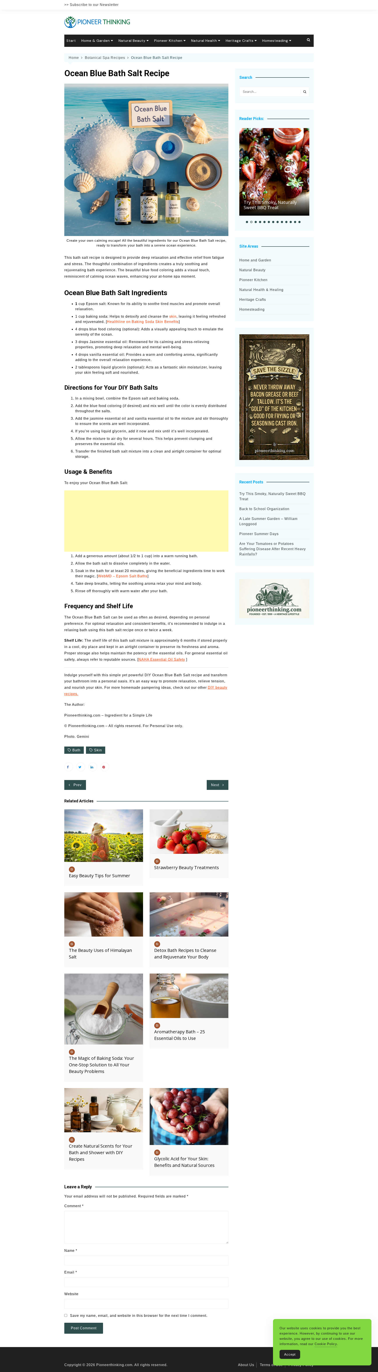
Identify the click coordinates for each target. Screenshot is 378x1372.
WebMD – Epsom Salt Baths (122, 576)
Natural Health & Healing (261, 290)
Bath (76, 750)
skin (173, 316)
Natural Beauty (132, 40)
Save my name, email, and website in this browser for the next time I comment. (138, 1315)
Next (215, 785)
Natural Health (204, 40)
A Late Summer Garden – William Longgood (268, 521)
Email (70, 1272)
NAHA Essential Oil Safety (161, 659)
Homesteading (275, 40)
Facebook (68, 767)
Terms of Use (271, 1365)
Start (71, 40)
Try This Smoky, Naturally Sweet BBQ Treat (270, 204)
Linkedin (92, 767)
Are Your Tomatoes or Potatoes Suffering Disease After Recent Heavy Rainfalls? (272, 549)
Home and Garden (255, 260)
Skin (98, 750)
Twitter (80, 767)
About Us (246, 1365)
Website (71, 1294)
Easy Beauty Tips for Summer (99, 876)
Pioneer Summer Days (259, 534)
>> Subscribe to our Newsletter (91, 5)
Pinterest (104, 767)
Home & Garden (95, 40)
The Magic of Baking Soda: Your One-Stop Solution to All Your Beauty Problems (101, 1064)
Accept (290, 1354)
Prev (78, 785)
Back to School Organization (264, 509)
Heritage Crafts (240, 40)
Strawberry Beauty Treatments (186, 867)
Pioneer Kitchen (168, 40)
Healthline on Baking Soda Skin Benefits (143, 322)
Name (70, 1250)
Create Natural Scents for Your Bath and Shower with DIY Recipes (100, 1152)
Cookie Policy (326, 1344)
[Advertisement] (146, 521)
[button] (247, 222)
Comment (74, 1206)
